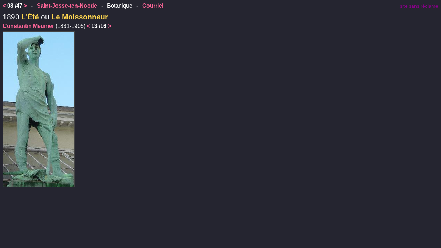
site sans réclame (419, 6)
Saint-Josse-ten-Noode (67, 6)
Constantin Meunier (28, 26)
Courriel (152, 6)
